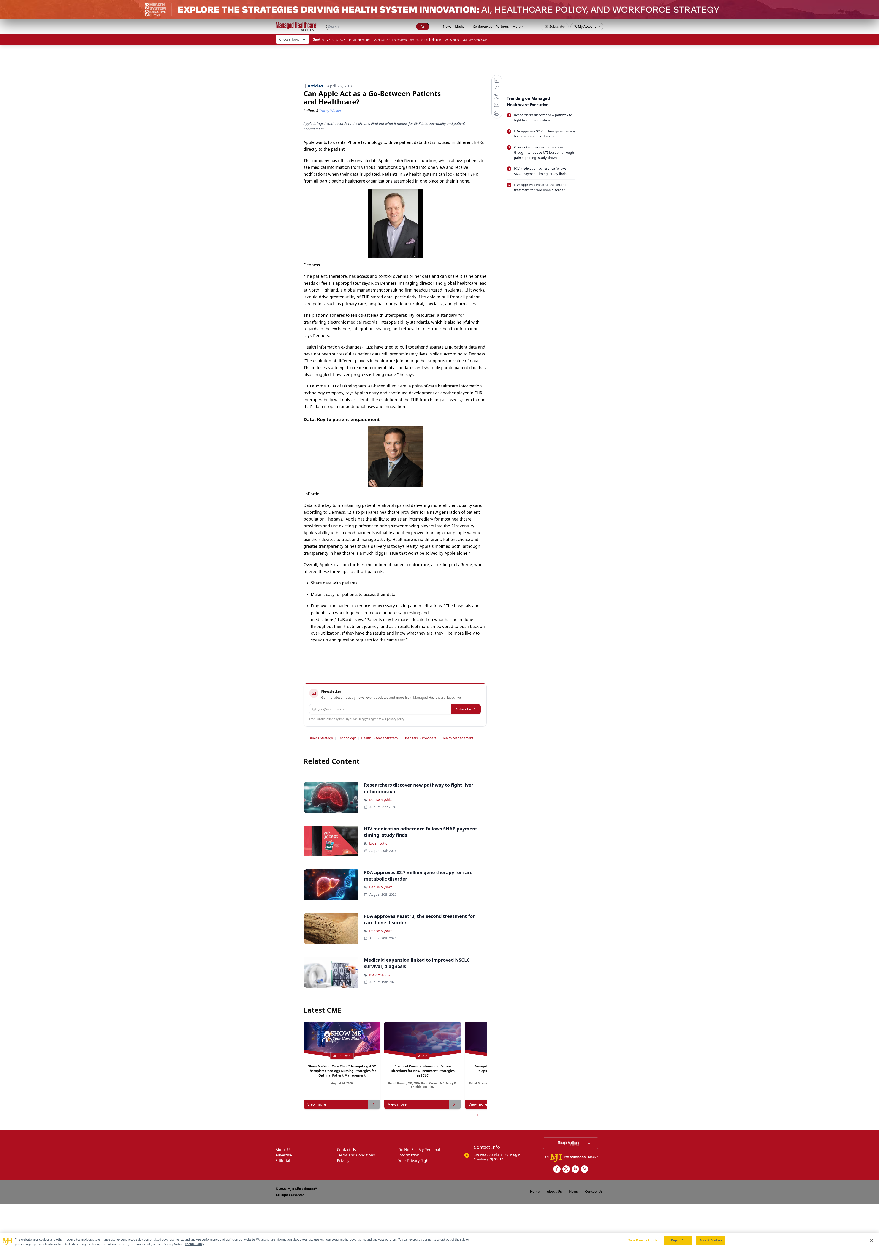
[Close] (872, 1240)
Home (535, 1191)
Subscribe (463, 709)
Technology (347, 738)
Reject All (678, 1240)
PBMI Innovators (359, 40)
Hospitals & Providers (420, 738)
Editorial (283, 1160)
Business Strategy (319, 738)
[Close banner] (873, 6)
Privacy (343, 1160)
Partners (502, 26)
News (447, 26)
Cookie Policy (194, 1244)
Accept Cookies (710, 1240)
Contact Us (346, 1149)
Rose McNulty (379, 974)
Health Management (457, 738)
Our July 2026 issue (475, 40)
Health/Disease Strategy (379, 738)
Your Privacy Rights (414, 1160)
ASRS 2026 (452, 40)
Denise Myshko (380, 799)
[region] (439, 1241)
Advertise (284, 1155)
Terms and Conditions (356, 1155)
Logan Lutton (379, 843)
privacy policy (395, 719)
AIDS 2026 (338, 40)
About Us (284, 1149)
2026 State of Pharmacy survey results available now (407, 40)
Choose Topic (289, 39)
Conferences (482, 26)
